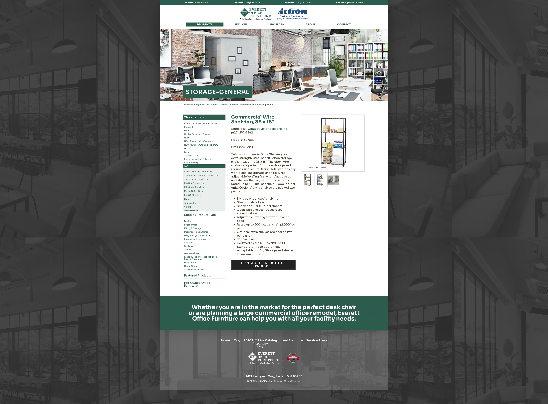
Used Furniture (291, 340)
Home (225, 340)
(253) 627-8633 (247, 2)
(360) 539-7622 (298, 2)
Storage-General (228, 104)
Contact (344, 24)
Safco (214, 104)
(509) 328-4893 (349, 2)
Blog (236, 340)
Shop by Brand (201, 104)
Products (204, 24)
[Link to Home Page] (263, 364)
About (310, 24)
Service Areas (316, 340)
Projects (276, 24)
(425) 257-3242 (197, 2)
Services (240, 24)
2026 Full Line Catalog (260, 340)
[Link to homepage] (255, 14)
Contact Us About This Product (263, 264)
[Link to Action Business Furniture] (292, 14)
